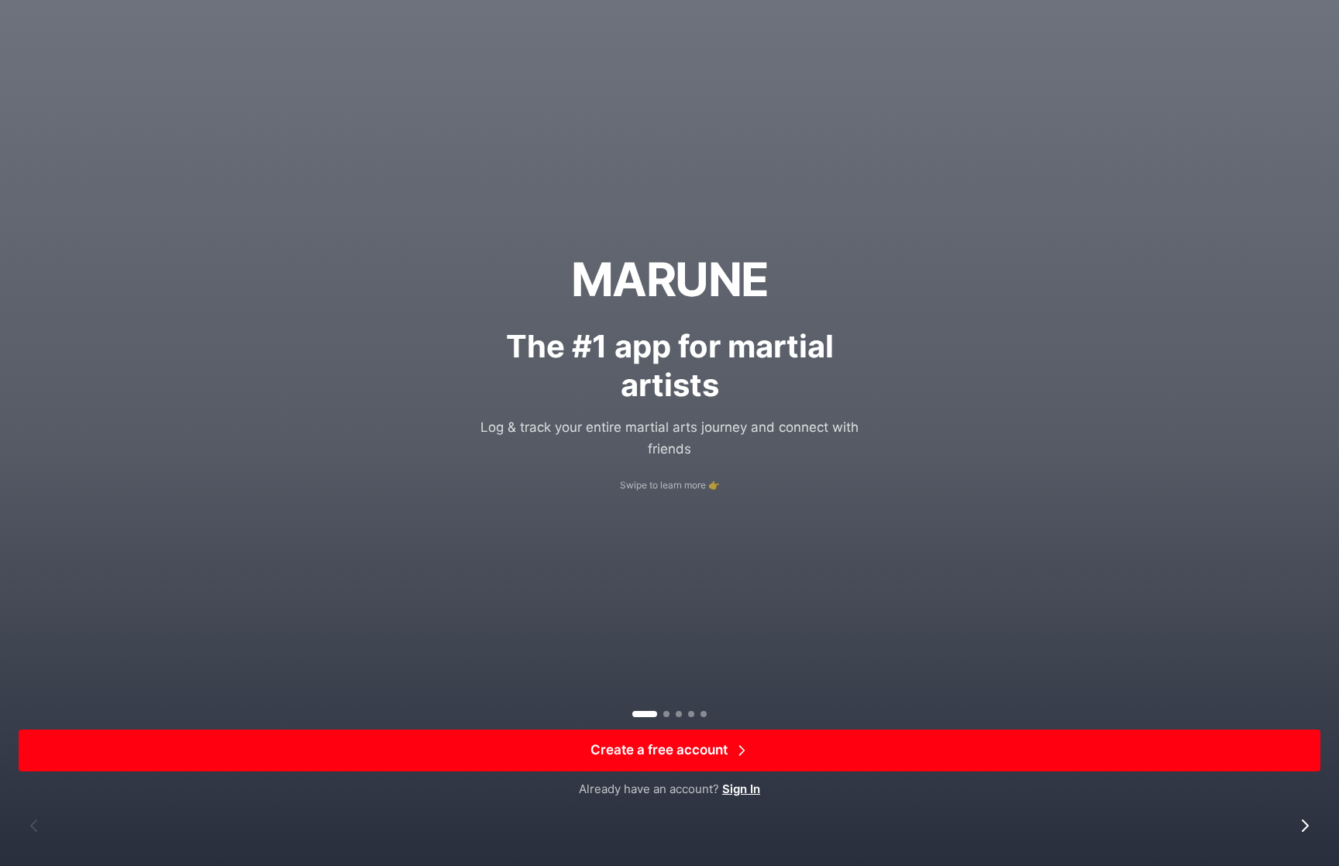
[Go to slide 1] (644, 714)
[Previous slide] (34, 825)
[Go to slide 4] (691, 714)
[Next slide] (1304, 825)
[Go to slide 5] (703, 714)
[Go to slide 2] (666, 714)
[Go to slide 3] (679, 714)
